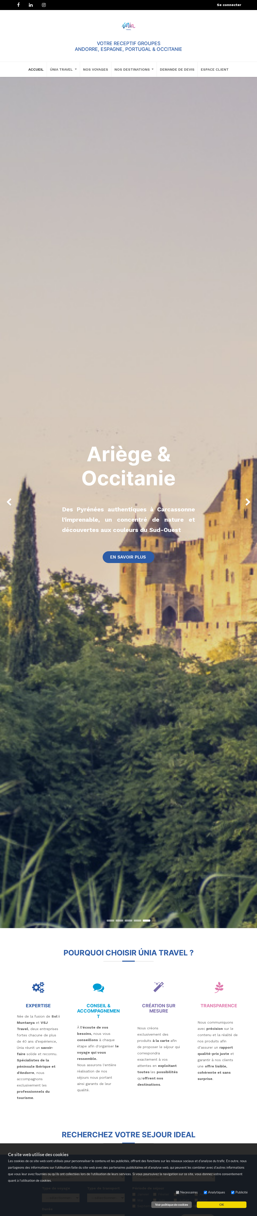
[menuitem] (36, 69)
